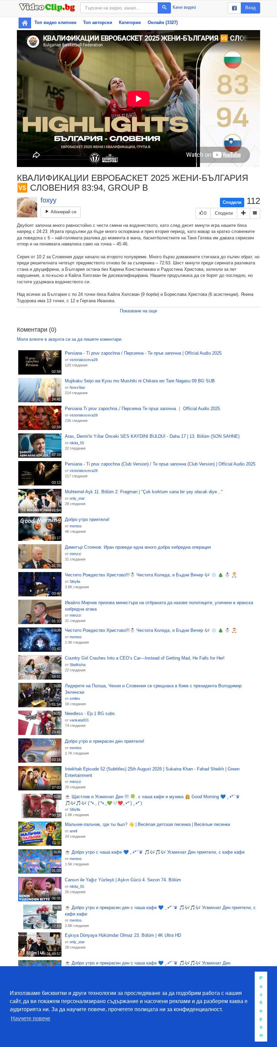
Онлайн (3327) (163, 22)
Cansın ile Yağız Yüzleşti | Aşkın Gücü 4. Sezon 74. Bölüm (123, 879)
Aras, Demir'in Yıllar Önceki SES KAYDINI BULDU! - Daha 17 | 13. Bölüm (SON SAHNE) (152, 436)
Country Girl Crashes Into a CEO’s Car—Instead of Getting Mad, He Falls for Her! (145, 658)
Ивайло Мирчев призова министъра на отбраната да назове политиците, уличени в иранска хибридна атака (159, 606)
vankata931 (79, 720)
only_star (77, 498)
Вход (250, 7)
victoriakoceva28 (84, 360)
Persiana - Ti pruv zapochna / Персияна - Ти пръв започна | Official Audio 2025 (143, 353)
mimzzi (75, 554)
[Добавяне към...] (243, 213)
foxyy (48, 200)
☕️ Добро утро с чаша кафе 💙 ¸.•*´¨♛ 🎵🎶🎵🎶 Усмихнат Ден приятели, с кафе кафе (155, 852)
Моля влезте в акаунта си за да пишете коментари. (70, 339)
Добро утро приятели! (87, 519)
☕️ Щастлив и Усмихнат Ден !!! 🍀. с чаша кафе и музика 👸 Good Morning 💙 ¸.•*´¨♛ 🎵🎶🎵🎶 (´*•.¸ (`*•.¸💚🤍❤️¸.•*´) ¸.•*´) (152, 800)
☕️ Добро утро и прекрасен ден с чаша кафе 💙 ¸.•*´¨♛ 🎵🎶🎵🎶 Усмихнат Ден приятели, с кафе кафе (160, 911)
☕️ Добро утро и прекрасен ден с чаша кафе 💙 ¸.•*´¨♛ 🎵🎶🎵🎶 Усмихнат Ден (147, 963)
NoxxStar (77, 387)
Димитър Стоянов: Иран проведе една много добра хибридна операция (138, 547)
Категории (130, 22)
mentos (76, 526)
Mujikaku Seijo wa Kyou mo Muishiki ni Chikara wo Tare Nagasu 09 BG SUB (140, 380)
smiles (75, 698)
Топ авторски (97, 22)
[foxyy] (27, 207)
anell (73, 831)
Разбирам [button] (261, 1006)
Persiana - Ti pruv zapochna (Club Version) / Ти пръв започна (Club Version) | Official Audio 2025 (160, 464)
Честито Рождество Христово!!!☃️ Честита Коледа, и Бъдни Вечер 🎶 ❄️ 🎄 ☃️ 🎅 (151, 574)
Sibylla (75, 581)
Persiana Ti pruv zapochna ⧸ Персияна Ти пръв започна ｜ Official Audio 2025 (142, 408)
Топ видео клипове (55, 22)
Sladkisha (77, 665)
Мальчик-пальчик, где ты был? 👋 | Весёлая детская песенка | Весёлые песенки (147, 824)
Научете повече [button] (30, 1018)
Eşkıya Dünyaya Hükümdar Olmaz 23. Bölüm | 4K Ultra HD (123, 935)
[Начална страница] (25, 23)
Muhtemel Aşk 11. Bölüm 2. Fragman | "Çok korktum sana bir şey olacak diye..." (144, 491)
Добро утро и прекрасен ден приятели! (104, 741)
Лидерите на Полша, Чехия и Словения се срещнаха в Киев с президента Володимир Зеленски (153, 689)
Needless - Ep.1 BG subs (90, 713)
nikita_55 (77, 443)
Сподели (232, 202)
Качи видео (184, 7)
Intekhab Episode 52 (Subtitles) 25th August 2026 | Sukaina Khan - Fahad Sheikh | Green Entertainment (152, 772)
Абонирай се (62, 211)
